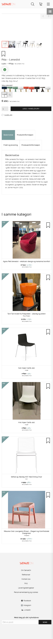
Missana (26, 535)
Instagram (27, 605)
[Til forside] (8, 4)
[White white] (4, 95)
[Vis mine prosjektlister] (50, 11)
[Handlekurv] (41, 4)
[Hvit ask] (20, 89)
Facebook (27, 601)
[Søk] (33, 4)
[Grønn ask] (10, 89)
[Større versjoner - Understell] (10, 95)
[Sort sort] (37, 89)
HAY (26, 479)
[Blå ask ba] (4, 89)
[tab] (8, 135)
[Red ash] (26, 89)
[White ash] (48, 89)
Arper (26, 370)
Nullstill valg (8, 115)
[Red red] (31, 89)
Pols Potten (26, 316)
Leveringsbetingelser (26, 588)
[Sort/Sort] (42, 89)
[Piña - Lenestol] (26, 13)
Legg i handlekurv (31, 109)
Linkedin (27, 610)
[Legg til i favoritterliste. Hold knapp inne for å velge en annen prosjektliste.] (4, 53)
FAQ (26, 583)
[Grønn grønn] (15, 89)
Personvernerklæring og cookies (26, 592)
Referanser (26, 575)
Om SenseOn (26, 570)
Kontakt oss (26, 579)
